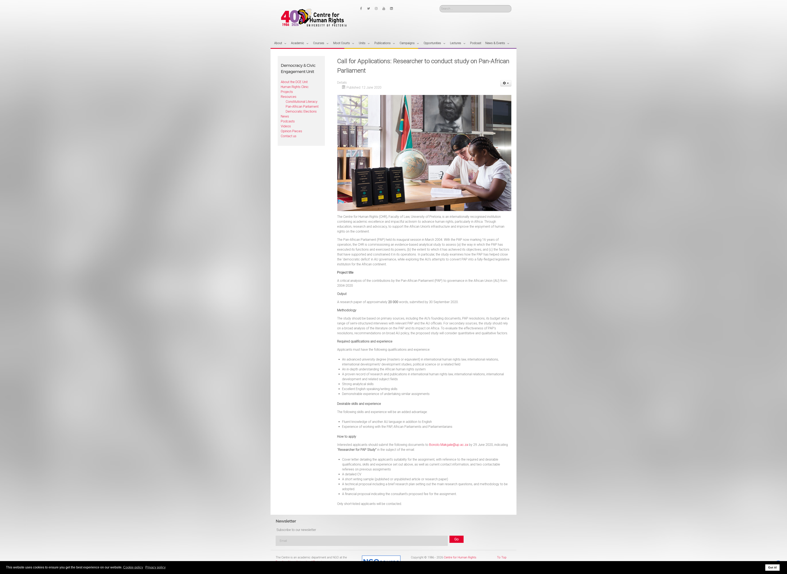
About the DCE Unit (294, 82)
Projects (287, 92)
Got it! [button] (772, 567)
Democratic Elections (301, 111)
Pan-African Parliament (302, 106)
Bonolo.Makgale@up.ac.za (448, 445)
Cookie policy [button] (133, 567)
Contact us (288, 136)
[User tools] (506, 83)
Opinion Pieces (291, 131)
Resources (288, 97)
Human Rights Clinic (295, 87)
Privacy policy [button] (155, 567)
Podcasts (288, 121)
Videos (286, 126)
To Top (501, 557)
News (285, 116)
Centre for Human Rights (460, 557)
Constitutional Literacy (301, 102)
